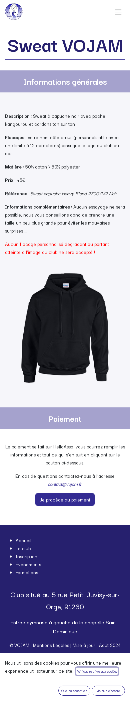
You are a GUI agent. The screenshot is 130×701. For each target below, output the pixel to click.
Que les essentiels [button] (74, 690)
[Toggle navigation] (118, 12)
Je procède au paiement (65, 499)
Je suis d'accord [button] (108, 690)
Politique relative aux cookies (97, 671)
